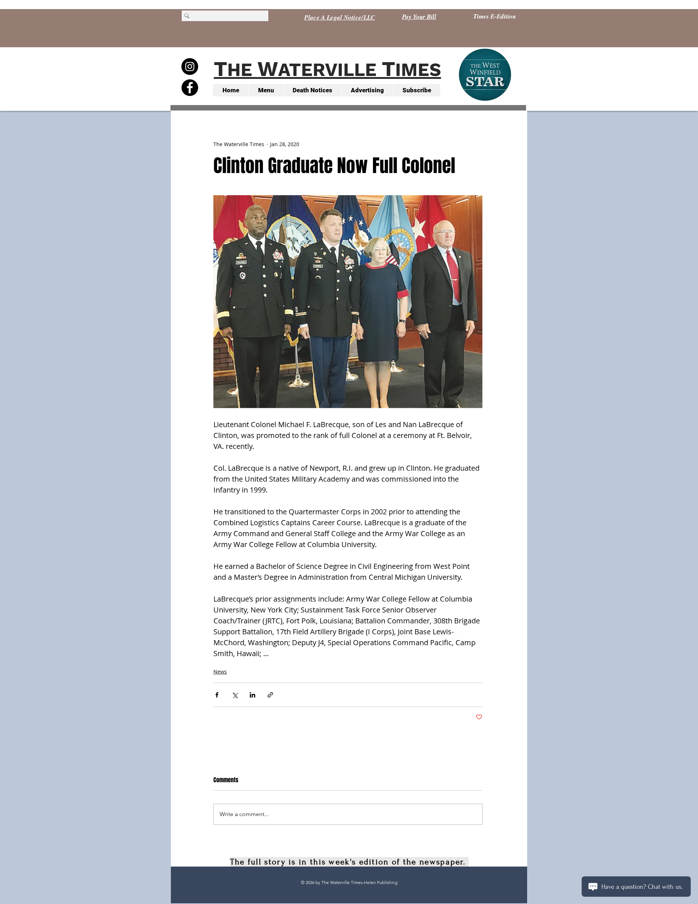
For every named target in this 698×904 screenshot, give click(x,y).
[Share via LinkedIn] (252, 694)
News (220, 671)
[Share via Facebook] (216, 694)
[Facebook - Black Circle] (189, 87)
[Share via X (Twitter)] (234, 694)
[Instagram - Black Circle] (189, 66)
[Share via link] (270, 694)
